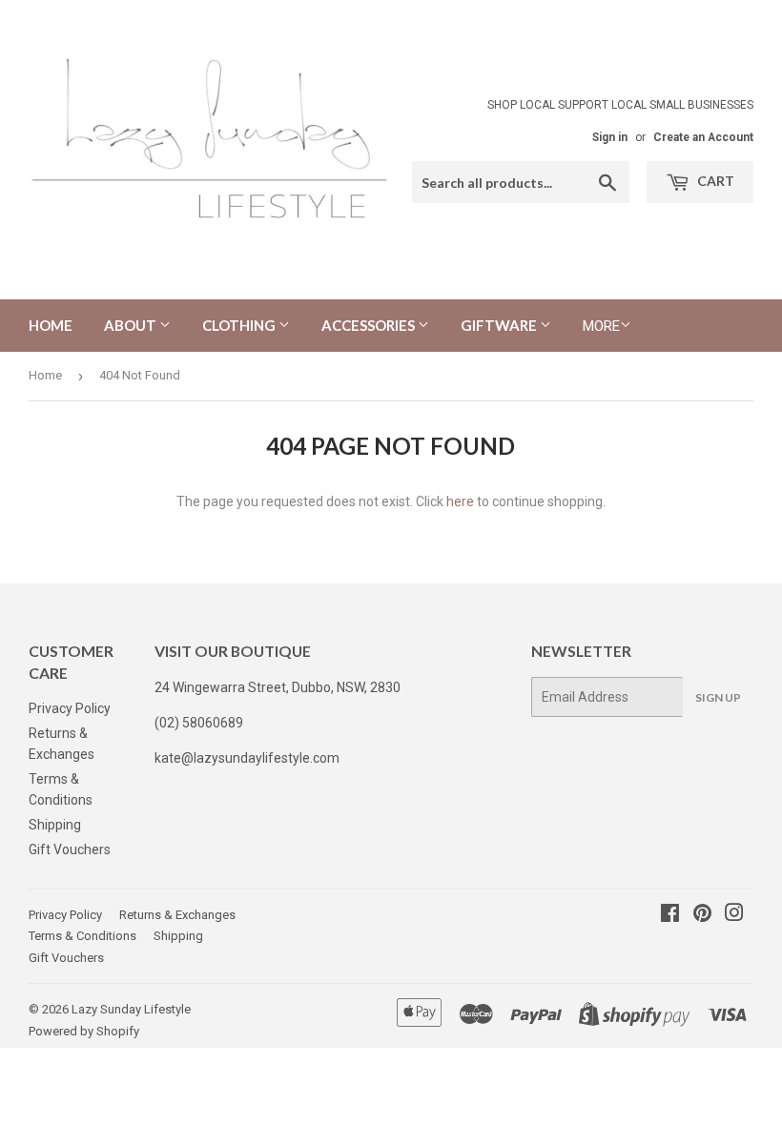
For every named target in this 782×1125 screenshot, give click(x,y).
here (460, 501)
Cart (714, 181)
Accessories (369, 325)
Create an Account (703, 137)
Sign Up (718, 697)
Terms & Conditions (82, 936)
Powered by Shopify (84, 1031)
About (131, 325)
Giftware (500, 325)
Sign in (610, 137)
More (601, 326)
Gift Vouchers (70, 849)
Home (50, 325)
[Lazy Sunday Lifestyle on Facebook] (670, 915)
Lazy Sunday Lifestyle (131, 1009)
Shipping (55, 824)
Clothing (240, 325)
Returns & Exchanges (177, 915)
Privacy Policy (70, 708)
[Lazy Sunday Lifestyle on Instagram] (734, 915)
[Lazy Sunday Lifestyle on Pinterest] (702, 915)
